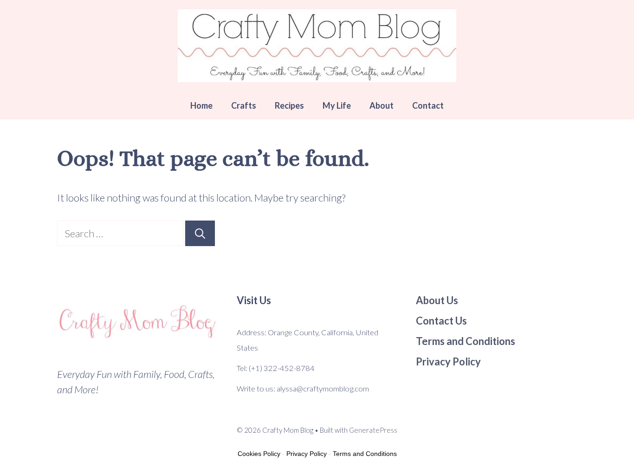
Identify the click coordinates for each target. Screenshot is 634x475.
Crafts (243, 105)
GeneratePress (373, 430)
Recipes (289, 105)
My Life (337, 105)
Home (201, 105)
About (381, 105)
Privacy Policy (306, 453)
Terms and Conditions (365, 453)
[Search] (200, 233)
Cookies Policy (259, 453)
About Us (437, 300)
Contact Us (441, 320)
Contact (428, 105)
